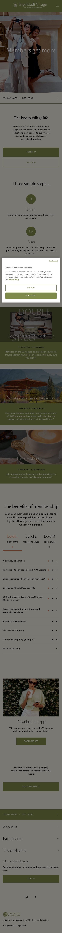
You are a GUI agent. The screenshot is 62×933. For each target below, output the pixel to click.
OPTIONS (31, 286)
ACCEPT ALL (31, 294)
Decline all (54, 262)
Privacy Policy (50, 278)
